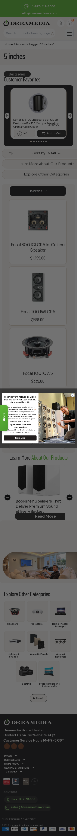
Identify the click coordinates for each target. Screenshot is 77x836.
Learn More (20, 438)
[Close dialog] (72, 395)
